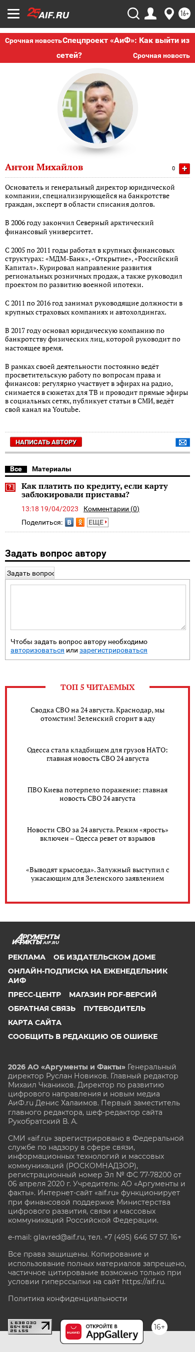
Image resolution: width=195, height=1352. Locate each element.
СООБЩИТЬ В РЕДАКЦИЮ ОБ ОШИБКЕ (83, 1036)
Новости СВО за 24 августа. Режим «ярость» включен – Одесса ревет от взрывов (97, 833)
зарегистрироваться (114, 650)
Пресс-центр (34, 994)
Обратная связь (42, 1008)
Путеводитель (115, 1008)
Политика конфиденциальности (68, 1298)
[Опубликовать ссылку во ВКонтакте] (69, 522)
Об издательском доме (105, 957)
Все (16, 469)
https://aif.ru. (144, 1281)
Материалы (52, 469)
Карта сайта (35, 1022)
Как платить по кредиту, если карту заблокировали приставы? (95, 490)
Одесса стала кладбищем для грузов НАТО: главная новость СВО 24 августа (97, 753)
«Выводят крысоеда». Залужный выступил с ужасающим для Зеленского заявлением (98, 873)
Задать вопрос (31, 573)
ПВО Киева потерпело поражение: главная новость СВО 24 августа (98, 793)
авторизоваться (37, 650)
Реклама (27, 957)
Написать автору (46, 442)
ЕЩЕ (96, 522)
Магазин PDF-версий (113, 994)
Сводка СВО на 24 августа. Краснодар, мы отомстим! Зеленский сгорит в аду (97, 713)
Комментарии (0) (112, 509)
